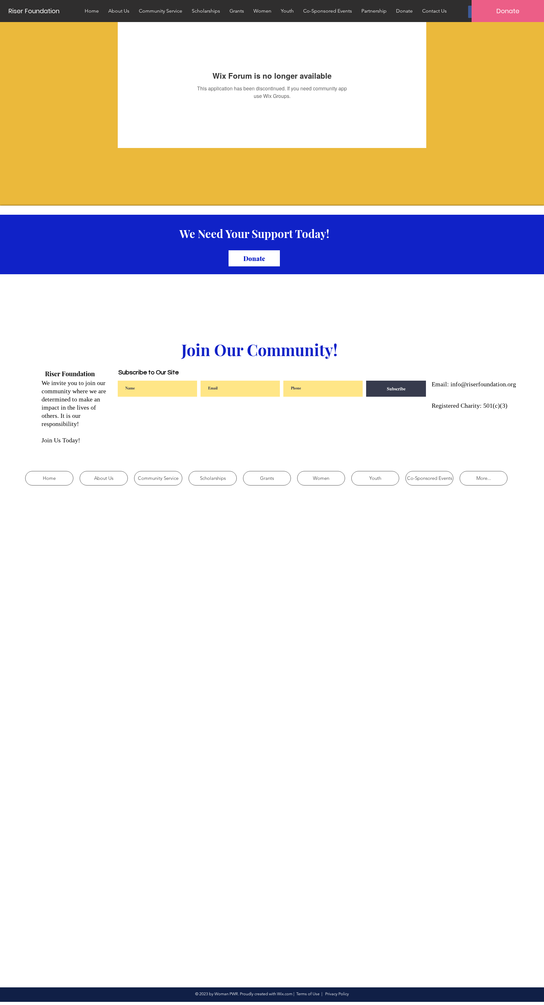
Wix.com (284, 993)
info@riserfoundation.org (483, 384)
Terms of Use (308, 993)
